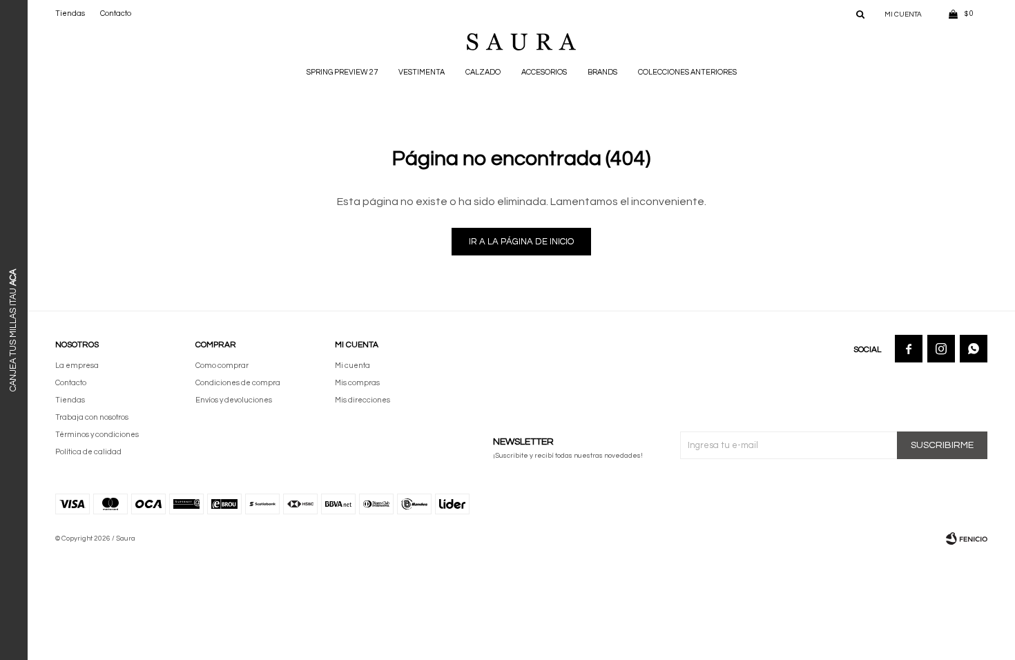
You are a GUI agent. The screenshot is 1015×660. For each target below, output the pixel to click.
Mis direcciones (362, 400)
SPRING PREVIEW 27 (342, 72)
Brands (602, 72)
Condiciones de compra (237, 383)
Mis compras (357, 383)
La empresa (77, 365)
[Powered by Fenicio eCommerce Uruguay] (966, 538)
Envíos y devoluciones (233, 400)
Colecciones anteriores (687, 72)
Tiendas (70, 13)
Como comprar (222, 365)
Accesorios (544, 72)
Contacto (115, 13)
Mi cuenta (352, 365)
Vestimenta (421, 72)
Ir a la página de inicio (521, 241)
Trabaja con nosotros (91, 417)
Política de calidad (88, 452)
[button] (860, 14)
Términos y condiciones (97, 434)
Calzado (483, 72)
